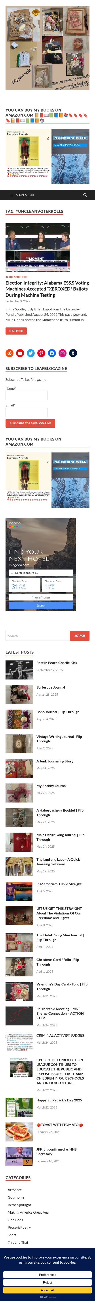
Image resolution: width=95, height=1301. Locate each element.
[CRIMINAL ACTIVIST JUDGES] (19, 1035)
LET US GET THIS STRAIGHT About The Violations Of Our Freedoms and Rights (59, 913)
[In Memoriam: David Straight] (19, 884)
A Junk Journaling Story (55, 761)
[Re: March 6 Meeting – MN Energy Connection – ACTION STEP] (19, 1009)
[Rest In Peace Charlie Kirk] (19, 663)
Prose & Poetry (19, 1227)
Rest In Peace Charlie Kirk (56, 662)
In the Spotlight (17, 277)
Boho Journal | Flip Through (57, 712)
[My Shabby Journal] (19, 786)
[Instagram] (62, 353)
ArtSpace (15, 1189)
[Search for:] (47, 636)
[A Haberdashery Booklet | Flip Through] (19, 810)
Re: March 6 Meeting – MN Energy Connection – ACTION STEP (60, 1013)
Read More (14, 330)
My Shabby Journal (51, 785)
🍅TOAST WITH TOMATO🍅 (59, 1124)
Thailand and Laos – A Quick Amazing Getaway (58, 861)
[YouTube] (20, 353)
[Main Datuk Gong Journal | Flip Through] (19, 835)
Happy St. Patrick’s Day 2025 (59, 1100)
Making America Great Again (29, 1212)
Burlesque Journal (50, 687)
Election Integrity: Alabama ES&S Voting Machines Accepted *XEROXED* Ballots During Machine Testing (47, 289)
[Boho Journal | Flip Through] (19, 712)
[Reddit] (9, 353)
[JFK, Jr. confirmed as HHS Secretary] (19, 1149)
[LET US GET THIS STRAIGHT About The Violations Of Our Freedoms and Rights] (19, 909)
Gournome (16, 1197)
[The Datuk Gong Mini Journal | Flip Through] (19, 935)
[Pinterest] (41, 353)
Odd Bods (15, 1220)
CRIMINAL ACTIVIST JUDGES (60, 1035)
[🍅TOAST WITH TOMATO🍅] (19, 1125)
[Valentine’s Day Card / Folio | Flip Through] (19, 984)
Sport (12, 1235)
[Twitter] (31, 353)
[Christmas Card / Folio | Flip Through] (19, 960)
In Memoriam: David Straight (59, 884)
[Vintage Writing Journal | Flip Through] (19, 737)
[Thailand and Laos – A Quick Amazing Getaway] (19, 860)
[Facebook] (52, 353)
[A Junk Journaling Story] (19, 761)
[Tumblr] (73, 353)
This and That (18, 1242)
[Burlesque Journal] (19, 687)
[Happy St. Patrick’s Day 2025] (19, 1100)
